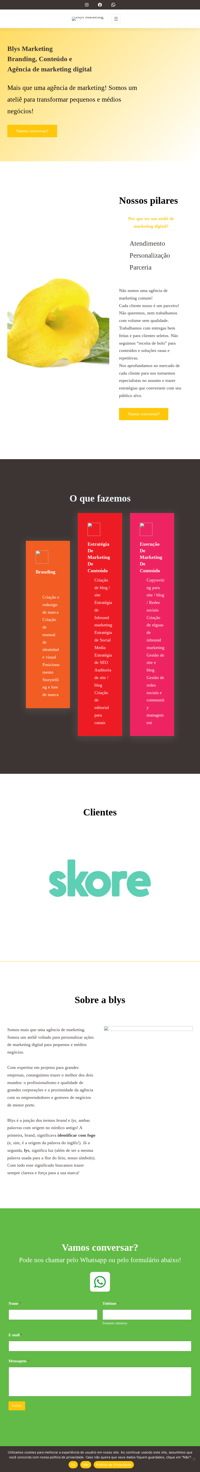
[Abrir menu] (116, 18)
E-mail (15, 1335)
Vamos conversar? (32, 130)
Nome (15, 1303)
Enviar (16, 1405)
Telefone (110, 1303)
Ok (73, 1465)
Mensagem (19, 1361)
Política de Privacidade (113, 1465)
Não (86, 1465)
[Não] (193, 1459)
